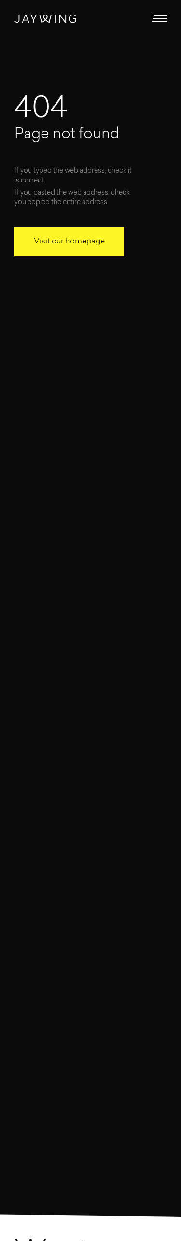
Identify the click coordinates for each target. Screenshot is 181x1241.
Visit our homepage (69, 241)
